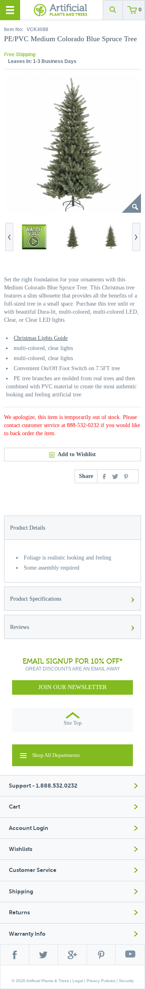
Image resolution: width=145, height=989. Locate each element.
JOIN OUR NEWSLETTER (72, 687)
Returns (19, 912)
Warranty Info (27, 934)
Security (126, 981)
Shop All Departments (56, 755)
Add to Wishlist (77, 454)
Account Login (28, 828)
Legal (77, 981)
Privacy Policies (101, 981)
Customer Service (32, 870)
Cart (14, 807)
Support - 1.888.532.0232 (43, 786)
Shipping (21, 891)
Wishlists (20, 849)
